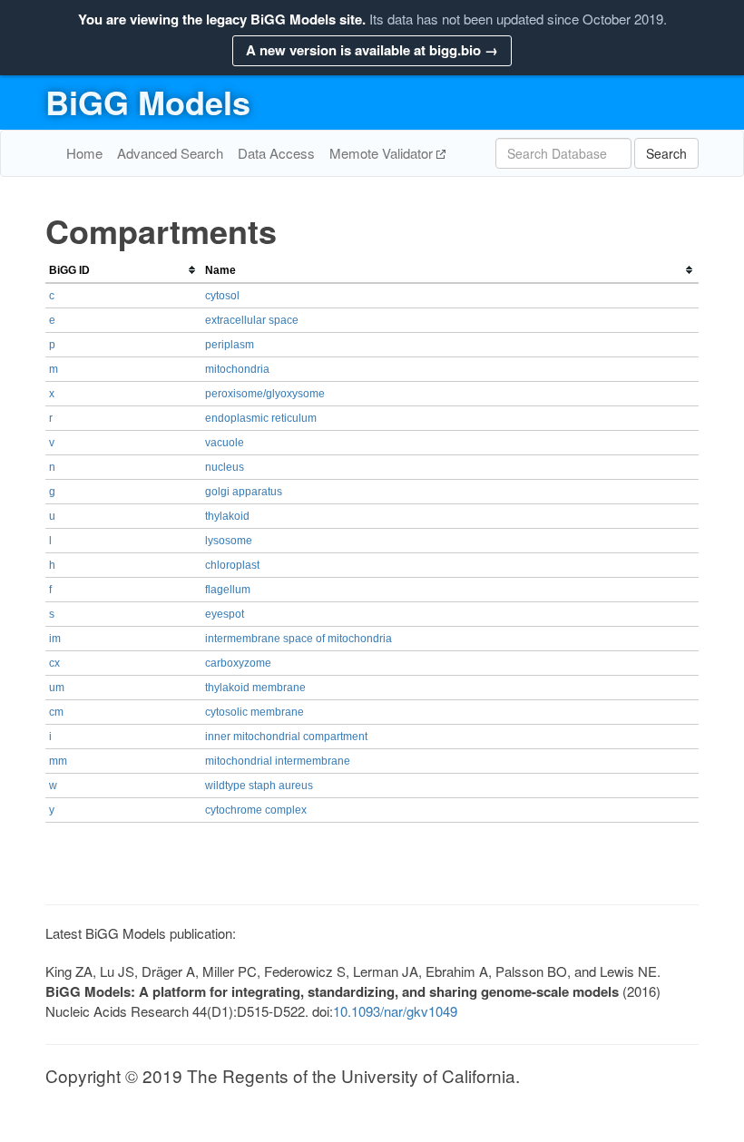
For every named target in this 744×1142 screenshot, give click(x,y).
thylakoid (227, 516)
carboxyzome (238, 663)
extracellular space (252, 320)
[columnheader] (123, 271)
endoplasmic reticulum (261, 418)
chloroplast (232, 565)
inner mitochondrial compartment (286, 736)
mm (58, 761)
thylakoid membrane (255, 687)
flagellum (227, 589)
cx (54, 663)
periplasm (229, 344)
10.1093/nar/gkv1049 (395, 1010)
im (55, 638)
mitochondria (237, 369)
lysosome (228, 540)
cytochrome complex (256, 810)
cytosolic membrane (254, 712)
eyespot (224, 614)
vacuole (224, 442)
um (56, 687)
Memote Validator (382, 152)
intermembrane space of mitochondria (298, 638)
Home (84, 152)
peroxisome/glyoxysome (265, 393)
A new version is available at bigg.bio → (372, 50)
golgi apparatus (243, 491)
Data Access (276, 152)
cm (56, 712)
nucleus (224, 467)
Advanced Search (170, 152)
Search (666, 153)
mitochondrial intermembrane (277, 761)
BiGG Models (147, 101)
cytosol (222, 295)
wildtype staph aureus (259, 785)
